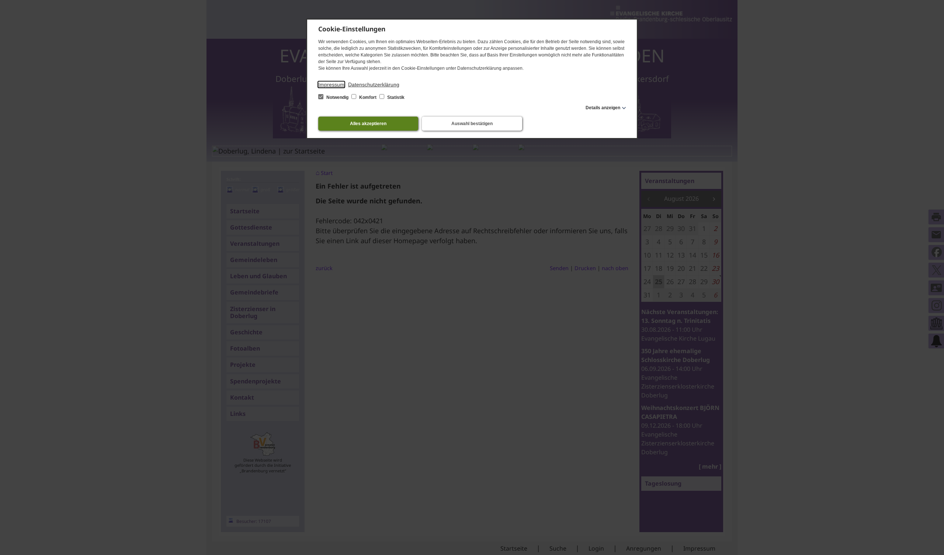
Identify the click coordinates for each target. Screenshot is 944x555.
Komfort (368, 97)
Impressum (331, 84)
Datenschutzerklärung (373, 84)
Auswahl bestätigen (472, 123)
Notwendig (337, 97)
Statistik (395, 97)
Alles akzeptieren (368, 123)
